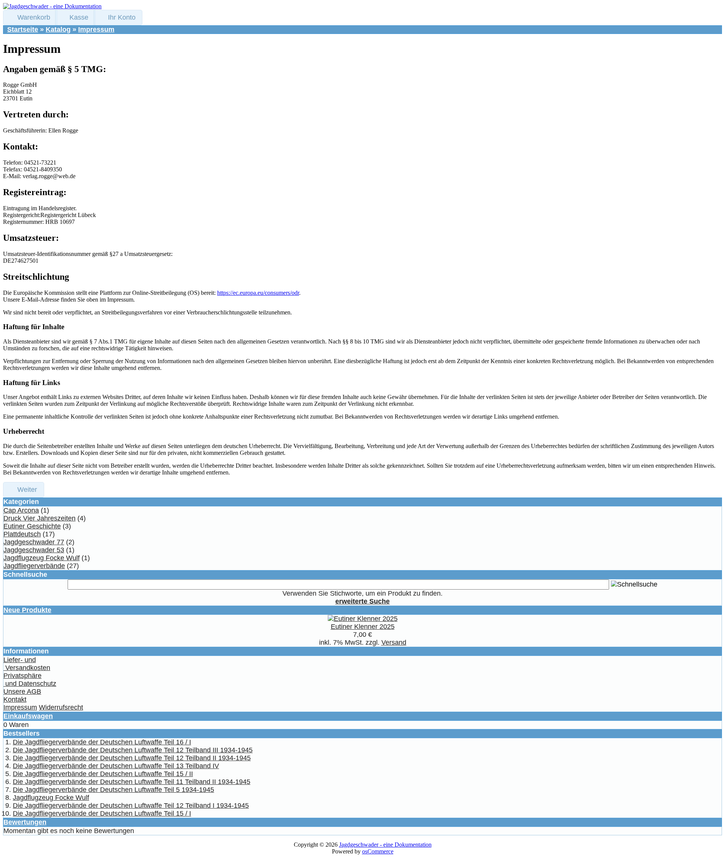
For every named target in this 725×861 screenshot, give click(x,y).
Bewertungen (24, 822)
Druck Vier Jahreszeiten (39, 518)
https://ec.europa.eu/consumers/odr (258, 293)
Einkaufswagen (28, 716)
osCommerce (377, 851)
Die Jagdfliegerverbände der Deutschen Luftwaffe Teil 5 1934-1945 (113, 789)
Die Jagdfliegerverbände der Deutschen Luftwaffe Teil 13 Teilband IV (116, 766)
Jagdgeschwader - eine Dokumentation (385, 844)
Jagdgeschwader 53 (33, 550)
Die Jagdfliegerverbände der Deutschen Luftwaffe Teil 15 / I (102, 813)
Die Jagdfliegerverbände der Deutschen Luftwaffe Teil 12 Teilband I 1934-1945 (131, 805)
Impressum (96, 29)
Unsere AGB (22, 691)
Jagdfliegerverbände (34, 566)
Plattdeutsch (22, 534)
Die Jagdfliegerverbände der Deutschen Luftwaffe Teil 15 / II (103, 774)
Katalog (58, 29)
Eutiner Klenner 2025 (363, 626)
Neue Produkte (27, 610)
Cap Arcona (21, 510)
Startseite (22, 29)
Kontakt (14, 699)
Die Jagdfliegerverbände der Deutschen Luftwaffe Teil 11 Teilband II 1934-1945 (131, 782)
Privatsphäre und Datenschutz (29, 679)
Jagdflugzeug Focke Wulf (41, 558)
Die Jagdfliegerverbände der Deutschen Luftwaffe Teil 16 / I (102, 742)
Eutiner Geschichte (32, 526)
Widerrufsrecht (61, 707)
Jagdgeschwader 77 (33, 542)
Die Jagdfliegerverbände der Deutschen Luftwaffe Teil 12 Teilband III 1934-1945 (133, 750)
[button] (30, 17)
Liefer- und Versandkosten (26, 664)
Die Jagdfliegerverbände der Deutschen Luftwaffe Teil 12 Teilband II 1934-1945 (132, 758)
